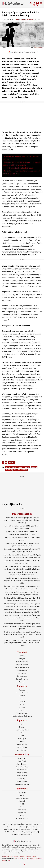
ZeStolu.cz (22, 827)
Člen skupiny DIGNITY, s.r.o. (34, 859)
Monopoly (22, 801)
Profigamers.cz (12, 827)
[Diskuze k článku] (39, 20)
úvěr (15, 470)
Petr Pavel (22, 761)
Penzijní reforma (22, 679)
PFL (22, 733)
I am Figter (22, 739)
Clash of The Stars (22, 730)
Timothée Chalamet (22, 784)
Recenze (22, 690)
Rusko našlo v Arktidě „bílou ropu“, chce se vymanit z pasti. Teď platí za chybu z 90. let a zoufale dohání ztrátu (22, 642)
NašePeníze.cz (38, 47)
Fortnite (22, 707)
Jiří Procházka (22, 747)
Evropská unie (22, 676)
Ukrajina (22, 659)
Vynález (22, 682)
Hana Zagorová (22, 764)
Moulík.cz (36, 829)
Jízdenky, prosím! (22, 818)
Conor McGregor (22, 750)
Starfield (22, 696)
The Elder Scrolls (22, 713)
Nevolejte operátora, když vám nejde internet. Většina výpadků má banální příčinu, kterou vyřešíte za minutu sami (22, 634)
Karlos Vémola (22, 744)
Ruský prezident (22, 670)
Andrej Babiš (22, 758)
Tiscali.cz (22, 652)
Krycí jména (22, 810)
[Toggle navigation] (40, 3)
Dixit (22, 807)
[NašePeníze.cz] (12, 3)
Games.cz (22, 686)
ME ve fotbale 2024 (22, 667)
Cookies (15, 857)
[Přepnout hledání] (31, 3)
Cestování (29, 824)
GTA (22, 699)
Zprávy (12, 824)
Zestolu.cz (22, 788)
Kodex (29, 857)
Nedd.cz (28, 829)
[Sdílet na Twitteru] (6, 462)
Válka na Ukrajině (22, 661)
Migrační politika (22, 664)
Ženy (22, 824)
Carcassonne (22, 792)
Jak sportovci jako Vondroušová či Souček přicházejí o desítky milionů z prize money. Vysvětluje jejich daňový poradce (22, 626)
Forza (22, 704)
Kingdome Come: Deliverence (22, 716)
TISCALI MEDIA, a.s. (20, 859)
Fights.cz (22, 720)
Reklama (4, 857)
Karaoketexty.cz (9, 829)
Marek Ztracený (22, 775)
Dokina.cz (16, 832)
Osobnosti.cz (22, 754)
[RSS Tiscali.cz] (23, 864)
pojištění (34, 467)
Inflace (22, 656)
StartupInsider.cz (26, 834)
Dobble (22, 804)
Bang (22, 795)
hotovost (9, 470)
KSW (22, 736)
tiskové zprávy (22, 470)
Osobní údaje (22, 857)
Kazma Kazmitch (22, 767)
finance (20, 467)
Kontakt (34, 857)
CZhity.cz (23, 832)
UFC (22, 724)
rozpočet (26, 467)
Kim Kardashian (22, 770)
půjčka (8, 467)
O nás (8, 860)
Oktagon (22, 727)
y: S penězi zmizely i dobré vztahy (18, 168)
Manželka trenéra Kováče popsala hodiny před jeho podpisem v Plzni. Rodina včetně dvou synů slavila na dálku (22, 580)
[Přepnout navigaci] (34, 3)
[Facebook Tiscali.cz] (19, 864)
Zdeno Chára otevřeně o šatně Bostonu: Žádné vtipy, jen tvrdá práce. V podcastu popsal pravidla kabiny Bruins (22, 617)
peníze (14, 467)
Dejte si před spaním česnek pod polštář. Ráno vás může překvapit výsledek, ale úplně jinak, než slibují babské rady (22, 520)
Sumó (22, 741)
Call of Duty (22, 710)
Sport (18, 824)
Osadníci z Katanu (22, 798)
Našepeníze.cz (33, 832)
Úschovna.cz (20, 829)
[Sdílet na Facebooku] (3, 462)
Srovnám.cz (16, 834)
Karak (22, 815)
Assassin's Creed (22, 693)
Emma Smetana (22, 781)
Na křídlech (22, 813)
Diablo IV (22, 701)
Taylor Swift (22, 778)
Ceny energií (22, 673)
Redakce (9, 857)
